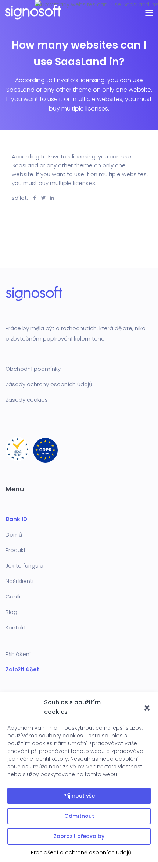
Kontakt (16, 627)
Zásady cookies (27, 400)
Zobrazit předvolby (79, 836)
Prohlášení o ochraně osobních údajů (81, 852)
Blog (11, 612)
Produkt (16, 550)
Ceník (13, 596)
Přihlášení (18, 654)
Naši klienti (19, 581)
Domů (14, 534)
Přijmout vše (79, 795)
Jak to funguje (24, 565)
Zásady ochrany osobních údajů (49, 384)
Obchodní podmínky (33, 369)
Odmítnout (79, 816)
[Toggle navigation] (149, 12)
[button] (147, 707)
